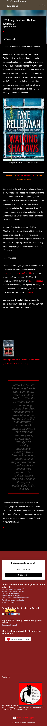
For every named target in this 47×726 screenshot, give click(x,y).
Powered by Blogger (25, 718)
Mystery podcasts (9, 602)
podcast (29, 292)
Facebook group (36, 281)
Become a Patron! (9, 625)
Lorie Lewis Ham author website (15, 598)
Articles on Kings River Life (13, 589)
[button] (4, 31)
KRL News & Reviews (16, 1)
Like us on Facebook (10, 593)
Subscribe (23, 575)
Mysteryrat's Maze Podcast (13, 591)
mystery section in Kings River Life (17, 273)
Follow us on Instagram (12, 596)
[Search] (43, 5)
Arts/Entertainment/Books (13, 600)
